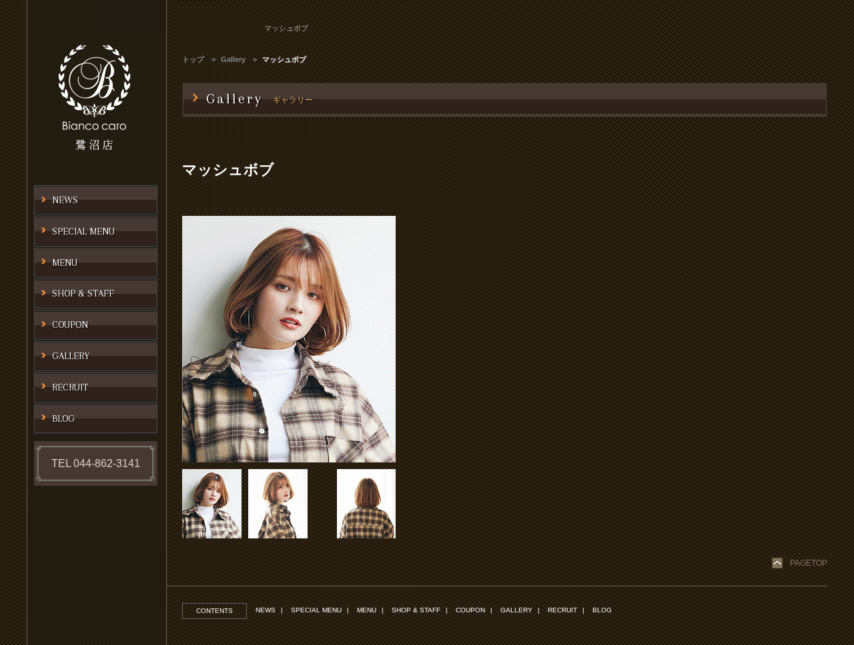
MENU (366, 610)
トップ (193, 59)
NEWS (266, 610)
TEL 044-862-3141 (95, 463)
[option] (289, 339)
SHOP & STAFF (416, 610)
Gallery (233, 59)
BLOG (602, 610)
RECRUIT (562, 610)
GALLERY (516, 610)
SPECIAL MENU (316, 610)
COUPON (470, 610)
